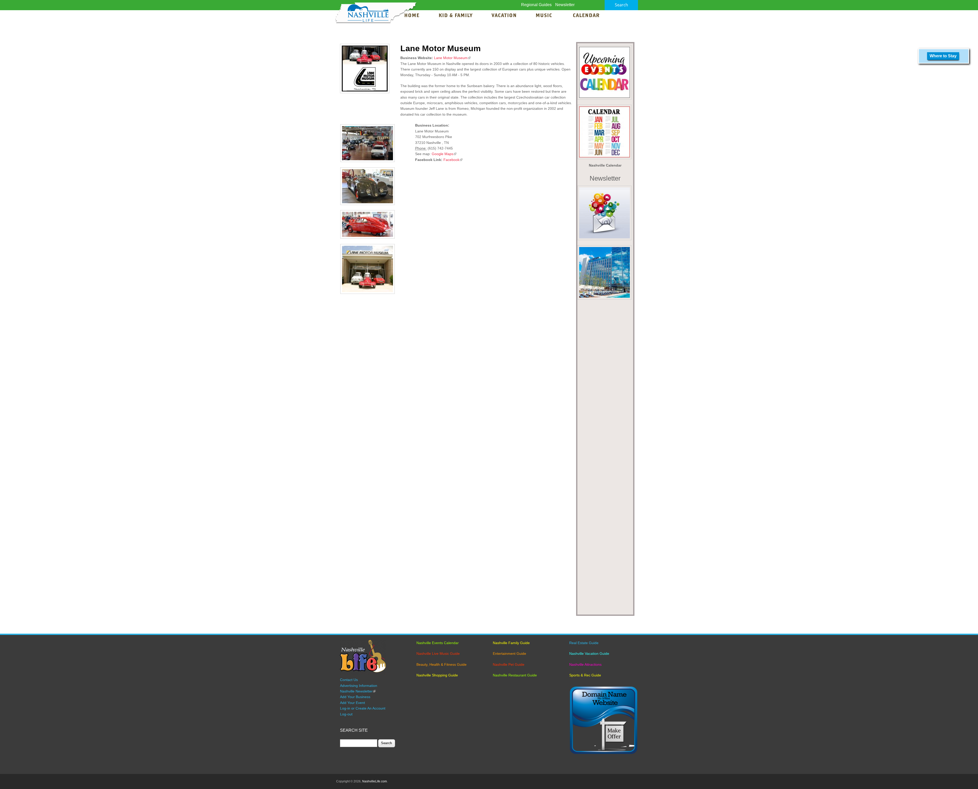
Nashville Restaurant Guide (515, 675)
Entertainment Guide (509, 653)
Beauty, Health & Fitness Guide (441, 664)
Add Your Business (355, 697)
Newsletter (565, 5)
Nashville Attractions (585, 664)
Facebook (453, 160)
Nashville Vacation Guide (589, 653)
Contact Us (349, 680)
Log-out (346, 714)
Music (545, 15)
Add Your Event (352, 703)
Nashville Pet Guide (508, 664)
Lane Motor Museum (452, 58)
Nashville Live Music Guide (438, 653)
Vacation (504, 15)
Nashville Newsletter (358, 691)
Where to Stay (943, 56)
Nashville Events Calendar (437, 643)
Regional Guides (536, 5)
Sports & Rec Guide (585, 675)
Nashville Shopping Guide (437, 675)
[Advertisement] (605, 459)
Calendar (586, 15)
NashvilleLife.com (374, 781)
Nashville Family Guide (511, 643)
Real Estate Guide (584, 643)
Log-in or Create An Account (362, 708)
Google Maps (444, 154)
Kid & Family (455, 15)
